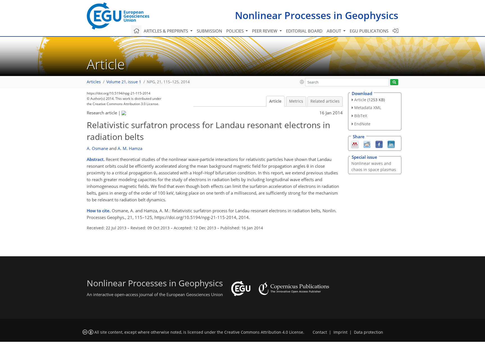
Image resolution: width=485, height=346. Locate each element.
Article (275, 101)
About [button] (334, 31)
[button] (302, 81)
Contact (320, 332)
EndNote (362, 123)
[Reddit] (367, 144)
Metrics (296, 101)
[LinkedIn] (391, 144)
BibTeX (360, 115)
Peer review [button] (265, 31)
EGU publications (369, 31)
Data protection (368, 332)
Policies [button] (235, 31)
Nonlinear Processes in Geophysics (316, 15)
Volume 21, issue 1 (123, 81)
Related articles (325, 101)
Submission (209, 31)
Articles (94, 81)
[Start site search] (394, 82)
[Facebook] (379, 144)
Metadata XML (367, 107)
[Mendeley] (355, 144)
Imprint (340, 332)
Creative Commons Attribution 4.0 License (263, 332)
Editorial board (304, 31)
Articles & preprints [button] (166, 31)
